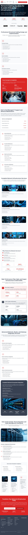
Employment (16, 523)
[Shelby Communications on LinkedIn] (1, 527)
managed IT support (12, 13)
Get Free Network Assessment (9, 508)
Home (5, 2)
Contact (16, 2)
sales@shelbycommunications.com (6, 522)
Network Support (10, 520)
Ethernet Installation (10, 523)
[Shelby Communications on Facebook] (3, 527)
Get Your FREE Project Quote (22, 2)
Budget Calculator (17, 519)
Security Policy (19, 532)
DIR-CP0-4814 (13, 2)
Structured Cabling (10, 519)
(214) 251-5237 (4, 521)
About (15, 522)
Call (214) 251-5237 (20, 508)
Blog (15, 521)
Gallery (15, 520)
